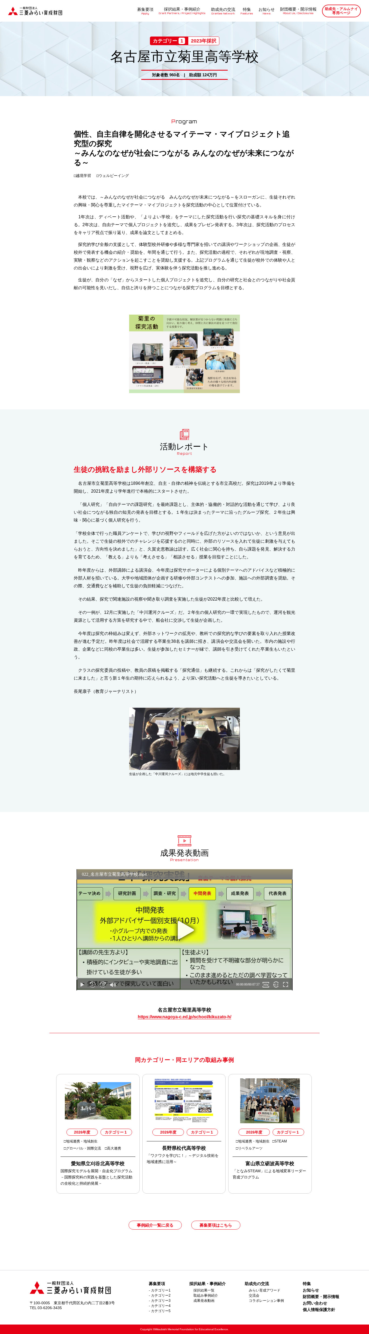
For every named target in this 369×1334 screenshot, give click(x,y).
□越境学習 (83, 175)
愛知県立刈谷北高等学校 (98, 1163)
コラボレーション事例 (266, 1301)
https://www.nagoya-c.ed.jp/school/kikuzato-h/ (184, 1017)
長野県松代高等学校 (184, 1148)
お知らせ (267, 11)
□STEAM (280, 1141)
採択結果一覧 (203, 1290)
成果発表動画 (203, 1301)
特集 (247, 11)
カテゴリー (116, 1132)
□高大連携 (113, 1148)
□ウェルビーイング (112, 175)
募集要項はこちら (216, 1225)
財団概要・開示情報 (298, 11)
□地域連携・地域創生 (81, 1141)
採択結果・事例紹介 (182, 11)
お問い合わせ (315, 1303)
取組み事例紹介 (205, 1295)
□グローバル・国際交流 (83, 1148)
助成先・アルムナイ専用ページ (341, 11)
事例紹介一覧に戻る (155, 1225)
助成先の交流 (223, 11)
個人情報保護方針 (319, 1309)
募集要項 (145, 11)
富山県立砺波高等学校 (270, 1163)
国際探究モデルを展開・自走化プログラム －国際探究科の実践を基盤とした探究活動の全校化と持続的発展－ (96, 1177)
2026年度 (82, 1132)
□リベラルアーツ (250, 1148)
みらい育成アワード (264, 1290)
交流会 (254, 1295)
